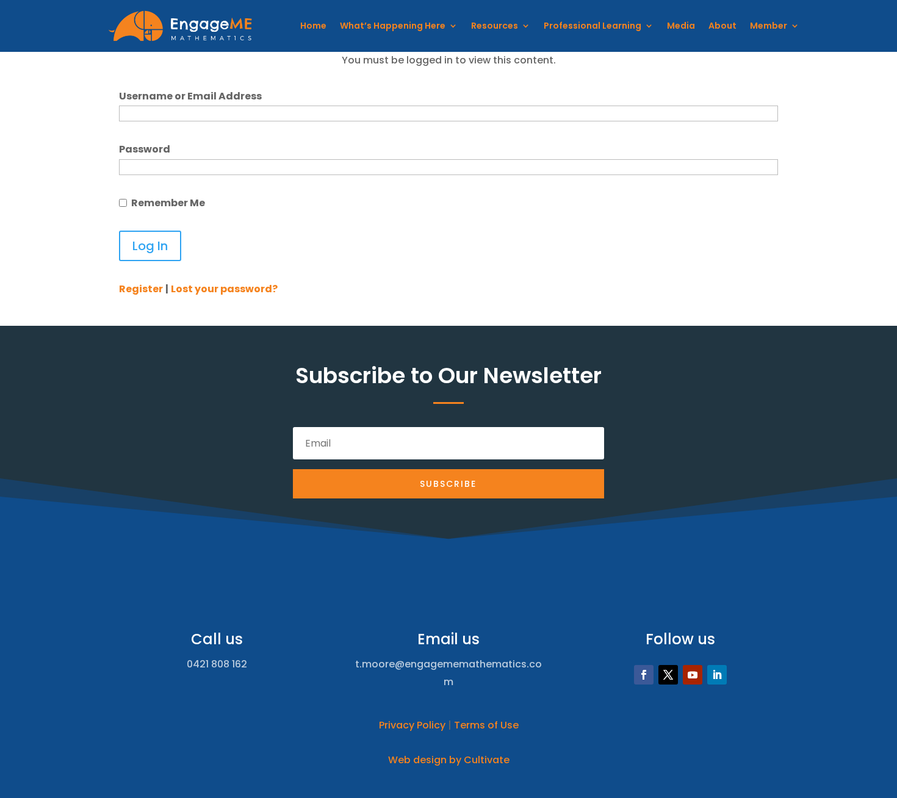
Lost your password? (224, 289)
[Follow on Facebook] (644, 675)
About (722, 26)
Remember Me (168, 203)
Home (313, 26)
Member (768, 26)
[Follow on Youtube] (692, 675)
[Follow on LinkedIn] (717, 675)
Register (141, 289)
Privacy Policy (412, 725)
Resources (494, 26)
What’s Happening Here (392, 26)
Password (144, 149)
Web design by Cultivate (449, 760)
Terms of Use (486, 725)
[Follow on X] (668, 675)
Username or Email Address (190, 96)
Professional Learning (592, 26)
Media (681, 26)
